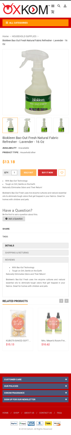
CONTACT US (45, 413)
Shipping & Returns (17, 252)
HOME (5, 413)
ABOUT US (29, 413)
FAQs (59, 413)
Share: (6, 229)
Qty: (6, 172)
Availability (9, 148)
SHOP (16, 413)
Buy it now (47, 172)
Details (9, 245)
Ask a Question (15, 219)
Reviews (10, 259)
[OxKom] (35, 423)
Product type (10, 152)
